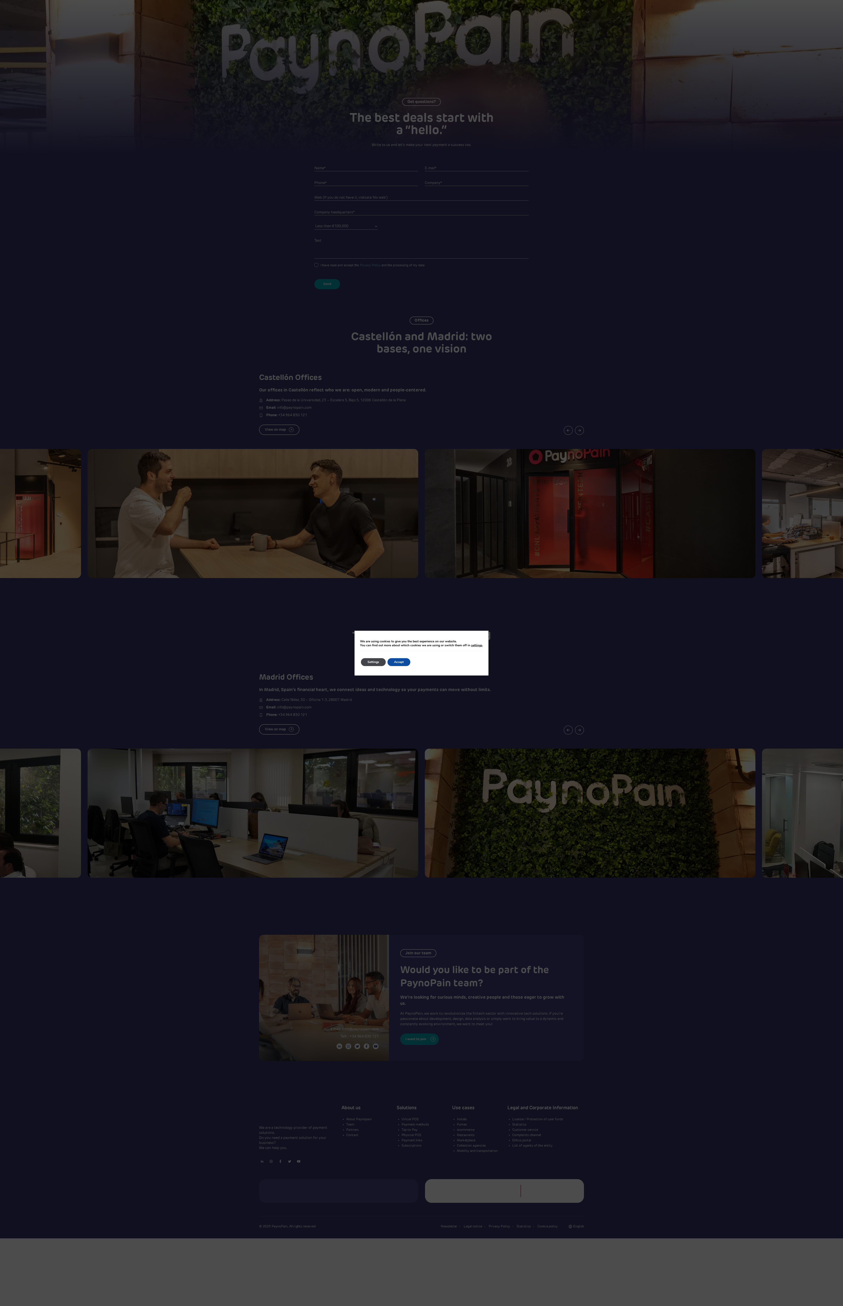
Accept (399, 662)
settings (476, 645)
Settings (373, 662)
